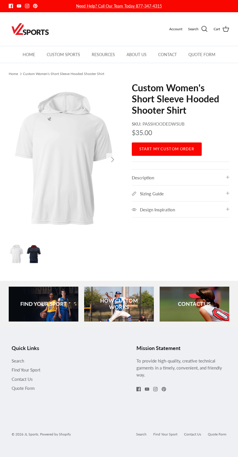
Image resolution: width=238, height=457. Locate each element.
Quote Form (23, 388)
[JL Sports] (31, 29)
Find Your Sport (26, 369)
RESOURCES (103, 54)
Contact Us (22, 379)
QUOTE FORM (201, 54)
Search (18, 360)
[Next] (112, 159)
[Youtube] (19, 6)
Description (143, 177)
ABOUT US (137, 54)
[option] (64, 159)
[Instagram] (27, 6)
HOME (29, 54)
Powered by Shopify (55, 434)
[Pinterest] (35, 6)
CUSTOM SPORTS (63, 54)
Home (13, 74)
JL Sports (31, 434)
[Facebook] (11, 6)
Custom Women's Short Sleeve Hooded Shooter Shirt (63, 74)
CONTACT (167, 54)
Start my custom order (166, 149)
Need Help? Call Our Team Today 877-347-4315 (119, 5)
